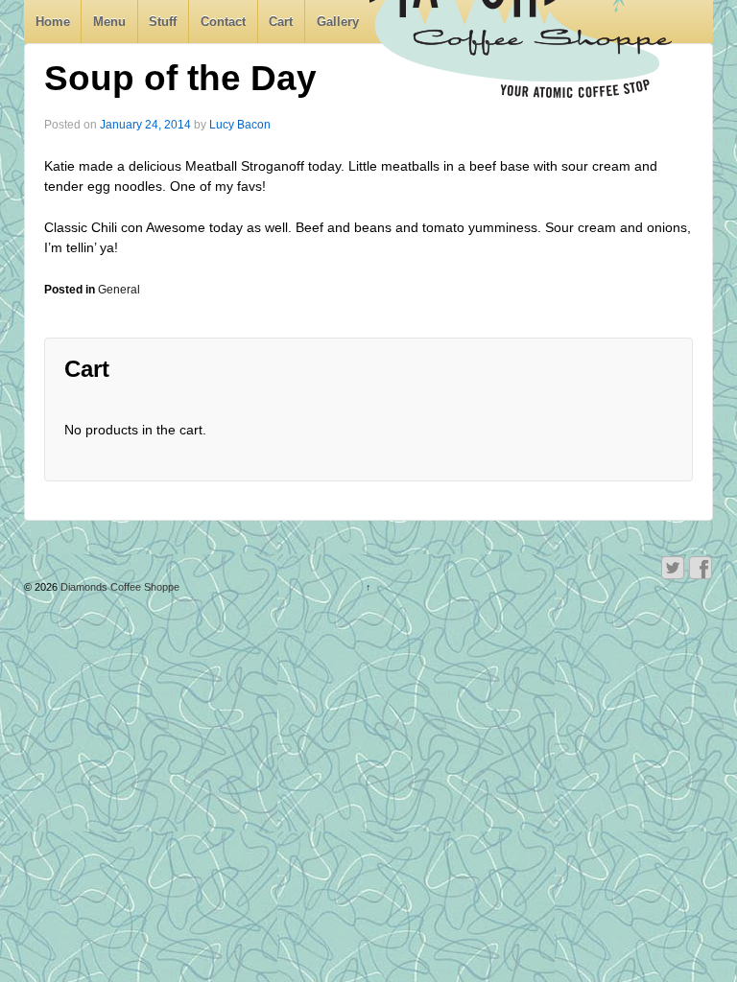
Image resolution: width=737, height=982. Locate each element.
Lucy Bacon (240, 124)
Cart (281, 21)
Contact (223, 21)
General (119, 289)
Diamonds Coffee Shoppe (118, 587)
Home (53, 21)
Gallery (338, 21)
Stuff (163, 21)
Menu (109, 21)
